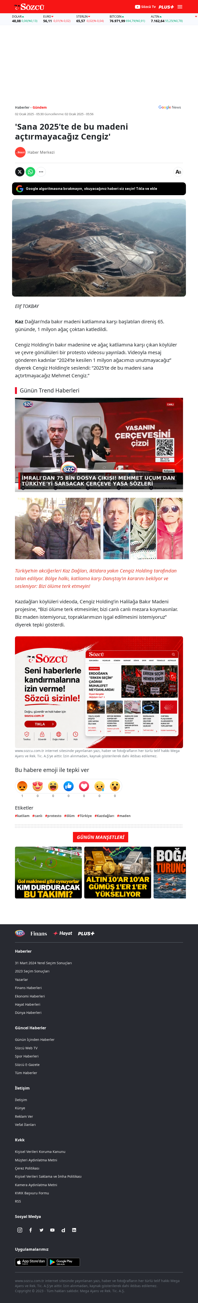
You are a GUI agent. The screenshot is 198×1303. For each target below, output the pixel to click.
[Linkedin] (74, 1230)
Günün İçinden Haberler (35, 1039)
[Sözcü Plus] (86, 933)
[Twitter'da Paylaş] (20, 172)
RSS (18, 1201)
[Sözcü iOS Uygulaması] (31, 1261)
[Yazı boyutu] (178, 172)
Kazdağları (105, 815)
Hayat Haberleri (27, 1004)
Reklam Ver (24, 1116)
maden (125, 815)
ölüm (70, 815)
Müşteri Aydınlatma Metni (36, 1160)
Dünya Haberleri (28, 1012)
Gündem (40, 107)
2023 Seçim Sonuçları (32, 971)
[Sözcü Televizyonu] (20, 933)
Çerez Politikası (27, 1168)
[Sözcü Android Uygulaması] (64, 1261)
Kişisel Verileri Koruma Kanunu (40, 1151)
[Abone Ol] (169, 107)
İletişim (21, 1099)
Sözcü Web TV (26, 1048)
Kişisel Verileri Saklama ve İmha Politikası (48, 1176)
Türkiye (86, 815)
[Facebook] (30, 1230)
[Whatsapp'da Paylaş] (30, 172)
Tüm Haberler (26, 1072)
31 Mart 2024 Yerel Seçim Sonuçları (43, 963)
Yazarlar (21, 979)
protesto (54, 815)
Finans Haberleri (28, 987)
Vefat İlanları (25, 1124)
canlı (38, 815)
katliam (23, 815)
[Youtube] (52, 1230)
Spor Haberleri (27, 1056)
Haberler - (23, 107)
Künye (20, 1108)
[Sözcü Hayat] (62, 933)
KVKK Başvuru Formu (32, 1193)
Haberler (23, 951)
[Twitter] (41, 1230)
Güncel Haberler (30, 1027)
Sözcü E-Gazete (27, 1064)
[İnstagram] (20, 1230)
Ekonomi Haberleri (30, 996)
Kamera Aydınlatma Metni (36, 1185)
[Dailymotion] (63, 1230)
